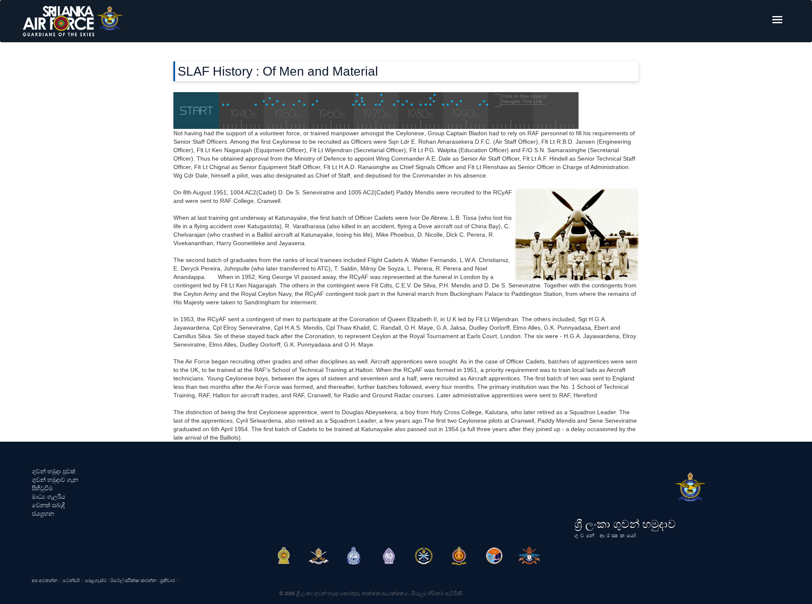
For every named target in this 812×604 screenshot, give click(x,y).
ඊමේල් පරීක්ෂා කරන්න (133, 580)
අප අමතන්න (45, 580)
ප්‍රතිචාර (167, 580)
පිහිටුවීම (42, 488)
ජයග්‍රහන (43, 513)
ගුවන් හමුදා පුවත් (53, 471)
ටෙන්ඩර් (71, 580)
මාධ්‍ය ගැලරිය (48, 496)
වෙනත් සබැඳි (48, 505)
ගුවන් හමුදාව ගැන (55, 479)
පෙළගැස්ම (96, 580)
